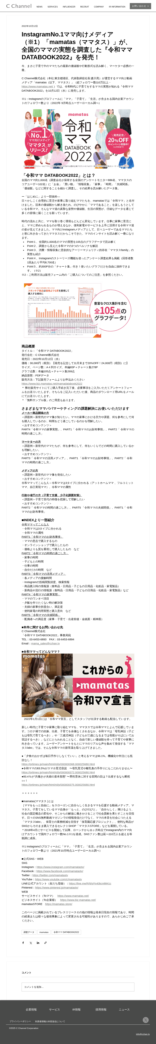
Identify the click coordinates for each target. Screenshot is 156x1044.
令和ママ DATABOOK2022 (66, 932)
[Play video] (78, 685)
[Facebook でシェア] (23, 942)
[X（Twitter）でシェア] (30, 942)
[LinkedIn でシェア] (38, 942)
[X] (146, 1020)
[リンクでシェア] (45, 942)
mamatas (43, 932)
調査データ (29, 932)
